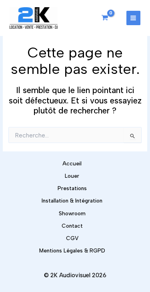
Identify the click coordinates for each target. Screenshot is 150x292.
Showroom (72, 213)
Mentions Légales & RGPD (72, 250)
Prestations (72, 188)
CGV (72, 238)
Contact (72, 225)
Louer (72, 176)
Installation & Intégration (72, 200)
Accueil (72, 163)
